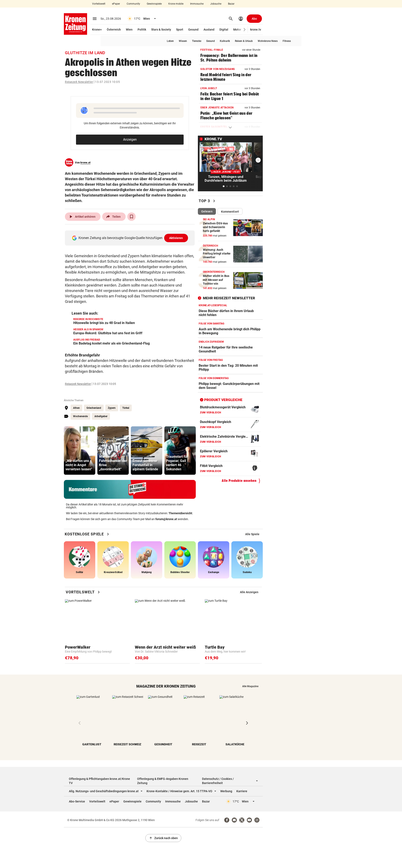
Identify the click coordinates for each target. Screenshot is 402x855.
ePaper (116, 3)
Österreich (114, 29)
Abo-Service (77, 801)
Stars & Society (161, 29)
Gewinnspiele (154, 3)
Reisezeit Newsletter (79, 82)
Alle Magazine (250, 686)
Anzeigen (130, 139)
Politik (142, 29)
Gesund (193, 29)
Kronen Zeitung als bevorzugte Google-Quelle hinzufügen (131, 238)
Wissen (183, 41)
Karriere (241, 791)
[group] (79, 450)
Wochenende (80, 416)
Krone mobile (175, 3)
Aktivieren (176, 238)
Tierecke (196, 41)
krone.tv (255, 29)
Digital (223, 29)
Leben (170, 41)
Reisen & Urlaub (244, 41)
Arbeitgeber (100, 416)
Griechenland (93, 407)
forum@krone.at (166, 519)
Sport (179, 29)
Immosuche (197, 3)
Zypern (112, 407)
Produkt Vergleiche (223, 400)
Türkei (125, 407)
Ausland (209, 29)
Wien (129, 29)
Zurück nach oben (163, 838)
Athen (76, 407)
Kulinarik (225, 41)
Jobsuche (215, 3)
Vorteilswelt (98, 3)
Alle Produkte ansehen (239, 480)
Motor (237, 29)
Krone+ (97, 29)
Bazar (231, 3)
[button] (245, 29)
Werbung (226, 791)
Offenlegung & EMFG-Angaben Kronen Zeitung (162, 781)
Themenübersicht (180, 513)
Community (133, 3)
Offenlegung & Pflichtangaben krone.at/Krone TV (99, 781)
